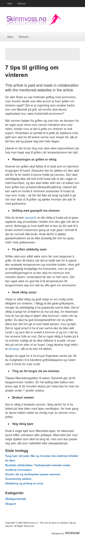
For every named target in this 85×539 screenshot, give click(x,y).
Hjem (9, 3)
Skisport (22, 3)
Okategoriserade (15, 499)
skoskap (13, 349)
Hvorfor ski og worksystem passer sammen (32, 474)
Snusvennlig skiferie (18, 479)
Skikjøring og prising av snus (24, 483)
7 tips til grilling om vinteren (32, 71)
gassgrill (30, 217)
